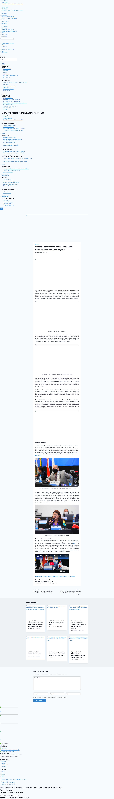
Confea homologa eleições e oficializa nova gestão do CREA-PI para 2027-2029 (57, 653)
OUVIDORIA (4, 2)
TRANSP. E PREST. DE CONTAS (9, 18)
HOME (3, 63)
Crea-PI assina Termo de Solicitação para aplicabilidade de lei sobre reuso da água (43, 591)
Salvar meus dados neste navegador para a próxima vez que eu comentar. (51, 697)
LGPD (3, 20)
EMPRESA (4, 133)
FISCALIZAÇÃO (5, 175)
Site (67, 693)
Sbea (74, 543)
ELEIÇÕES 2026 (5, 196)
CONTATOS (4, 23)
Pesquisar (2, 56)
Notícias (37, 244)
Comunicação (39, 252)
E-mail (52, 693)
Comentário (37, 677)
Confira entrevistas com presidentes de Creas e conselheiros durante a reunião (55, 576)
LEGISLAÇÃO (5, 0)
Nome (36, 693)
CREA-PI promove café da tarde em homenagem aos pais (56, 622)
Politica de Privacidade (9, 795)
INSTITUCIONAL (5, 64)
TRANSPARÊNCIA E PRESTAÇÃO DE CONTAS (12, 4)
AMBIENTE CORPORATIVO (8, 16)
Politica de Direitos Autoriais (11, 793)
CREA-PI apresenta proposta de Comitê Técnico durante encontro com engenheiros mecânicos (78, 624)
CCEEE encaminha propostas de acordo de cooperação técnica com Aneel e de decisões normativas (70, 592)
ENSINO (3, 164)
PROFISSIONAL (5, 94)
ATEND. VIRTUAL (6, 21)
